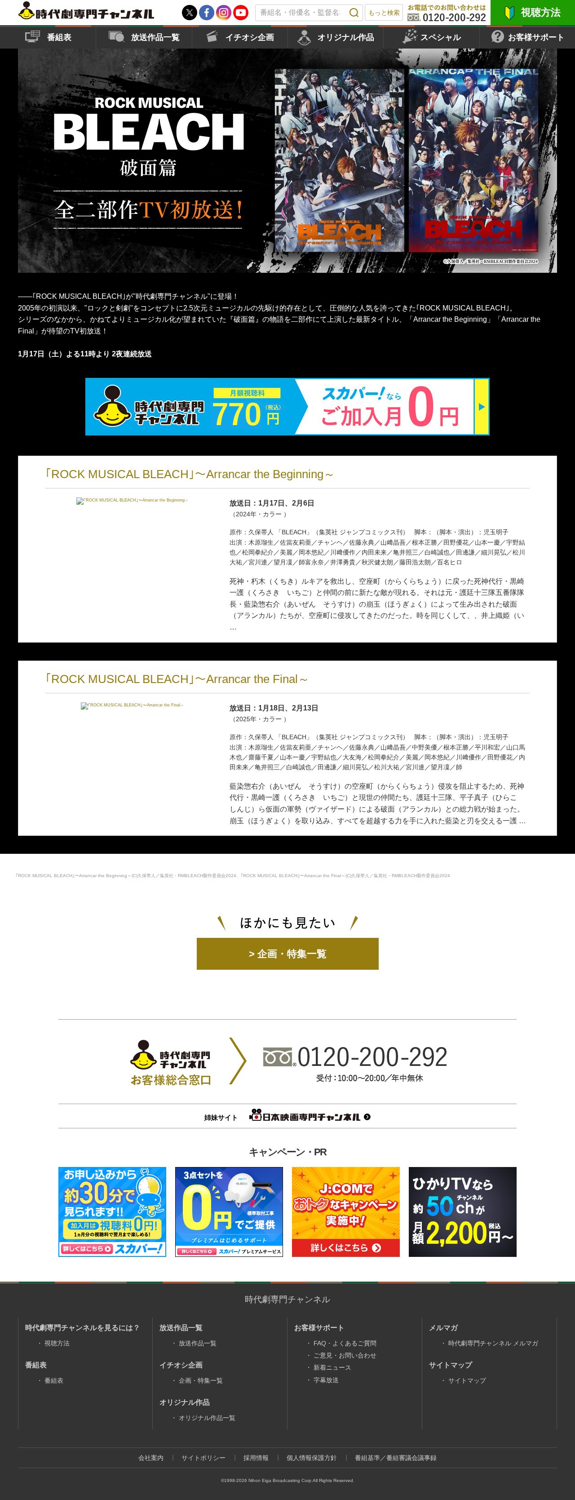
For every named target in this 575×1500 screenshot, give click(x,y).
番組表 (59, 37)
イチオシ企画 (250, 37)
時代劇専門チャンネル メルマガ (493, 1343)
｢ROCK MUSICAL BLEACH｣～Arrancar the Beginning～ (190, 474)
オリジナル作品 (346, 37)
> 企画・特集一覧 (288, 953)
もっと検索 (384, 12)
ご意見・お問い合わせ (345, 1355)
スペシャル (440, 37)
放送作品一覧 (155, 37)
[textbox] (309, 12)
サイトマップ (467, 1380)
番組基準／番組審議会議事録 (396, 1457)
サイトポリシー (203, 1457)
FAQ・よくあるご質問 (345, 1343)
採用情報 (256, 1457)
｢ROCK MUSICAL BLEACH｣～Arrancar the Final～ (177, 679)
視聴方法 (541, 12)
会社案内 (151, 1457)
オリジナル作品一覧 (207, 1417)
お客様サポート (536, 37)
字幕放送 (326, 1380)
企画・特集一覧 (201, 1380)
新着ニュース (332, 1367)
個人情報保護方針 (312, 1457)
